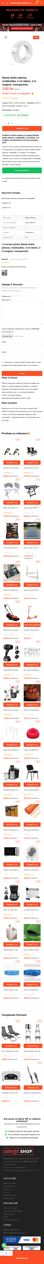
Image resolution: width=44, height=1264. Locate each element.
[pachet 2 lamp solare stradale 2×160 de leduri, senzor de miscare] (11, 450)
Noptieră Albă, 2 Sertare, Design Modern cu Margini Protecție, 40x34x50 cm (11, 950)
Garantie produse (9, 1195)
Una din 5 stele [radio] (14, 296)
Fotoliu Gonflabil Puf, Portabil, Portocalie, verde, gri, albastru (32, 750)
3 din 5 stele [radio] (19, 296)
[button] (36, 3)
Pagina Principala (9, 1183)
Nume (4, 342)
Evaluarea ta (7, 296)
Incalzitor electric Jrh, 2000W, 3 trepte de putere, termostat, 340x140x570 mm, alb (32, 910)
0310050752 (14, 1230)
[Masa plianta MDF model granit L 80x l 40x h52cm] (32, 490)
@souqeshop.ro (20, 1233)
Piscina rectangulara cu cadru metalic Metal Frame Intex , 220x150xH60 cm (32, 990)
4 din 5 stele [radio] (22, 296)
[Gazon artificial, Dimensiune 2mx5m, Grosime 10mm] (32, 932)
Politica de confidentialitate (12, 1211)
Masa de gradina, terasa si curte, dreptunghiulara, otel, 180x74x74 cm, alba (11, 508)
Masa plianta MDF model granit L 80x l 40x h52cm (32, 508)
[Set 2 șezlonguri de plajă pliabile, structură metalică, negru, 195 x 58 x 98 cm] (11, 1033)
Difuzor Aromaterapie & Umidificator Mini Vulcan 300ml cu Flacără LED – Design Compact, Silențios (32, 710)
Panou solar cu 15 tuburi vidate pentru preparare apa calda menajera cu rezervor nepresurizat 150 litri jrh (32, 548)
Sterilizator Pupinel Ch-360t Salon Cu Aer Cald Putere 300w (11, 1093)
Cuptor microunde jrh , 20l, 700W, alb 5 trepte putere (11, 870)
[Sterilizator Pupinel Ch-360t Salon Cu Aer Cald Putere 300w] (11, 1074)
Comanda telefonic (22, 170)
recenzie (14, 98)
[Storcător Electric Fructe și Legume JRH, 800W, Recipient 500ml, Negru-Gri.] (11, 772)
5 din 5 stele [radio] (25, 296)
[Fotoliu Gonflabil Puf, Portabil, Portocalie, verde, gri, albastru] (32, 733)
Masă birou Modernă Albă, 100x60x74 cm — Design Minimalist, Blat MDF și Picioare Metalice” (11, 750)
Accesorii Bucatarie (15, 158)
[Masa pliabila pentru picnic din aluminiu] (33, 1033)
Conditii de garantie (10, 1220)
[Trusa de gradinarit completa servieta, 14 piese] (11, 530)
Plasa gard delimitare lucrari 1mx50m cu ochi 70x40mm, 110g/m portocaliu (32, 830)
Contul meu (7, 1189)
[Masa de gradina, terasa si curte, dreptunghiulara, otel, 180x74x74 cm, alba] (11, 490)
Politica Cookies (9, 1214)
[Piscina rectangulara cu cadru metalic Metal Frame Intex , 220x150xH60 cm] (32, 972)
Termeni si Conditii (9, 1208)
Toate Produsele (9, 1186)
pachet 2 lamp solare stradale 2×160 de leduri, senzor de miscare (11, 468)
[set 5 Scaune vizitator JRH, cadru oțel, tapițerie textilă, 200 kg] (32, 772)
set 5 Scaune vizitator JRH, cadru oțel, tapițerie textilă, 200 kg (32, 790)
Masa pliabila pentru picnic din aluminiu (33, 1051)
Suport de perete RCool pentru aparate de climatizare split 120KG (32, 590)
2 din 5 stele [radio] (17, 296)
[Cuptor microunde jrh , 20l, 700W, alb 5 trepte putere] (11, 852)
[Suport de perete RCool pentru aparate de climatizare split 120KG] (32, 573)
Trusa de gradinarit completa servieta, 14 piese (11, 548)
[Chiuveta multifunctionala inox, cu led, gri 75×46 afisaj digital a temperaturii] (11, 573)
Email (4, 352)
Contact (6, 1192)
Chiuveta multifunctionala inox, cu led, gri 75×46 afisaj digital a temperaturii (11, 590)
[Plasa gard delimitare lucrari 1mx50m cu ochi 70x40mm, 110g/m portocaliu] (32, 812)
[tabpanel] (12, 458)
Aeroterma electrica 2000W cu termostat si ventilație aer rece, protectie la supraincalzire (32, 870)
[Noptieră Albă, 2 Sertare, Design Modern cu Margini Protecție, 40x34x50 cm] (11, 932)
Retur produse (8, 1198)
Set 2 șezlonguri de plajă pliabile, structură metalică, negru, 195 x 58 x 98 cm (11, 1051)
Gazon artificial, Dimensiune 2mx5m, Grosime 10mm (32, 950)
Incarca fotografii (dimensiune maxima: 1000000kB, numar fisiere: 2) (20, 330)
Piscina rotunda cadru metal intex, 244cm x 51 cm (11, 990)
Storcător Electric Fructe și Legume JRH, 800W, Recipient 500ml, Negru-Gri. (11, 790)
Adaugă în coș (22, 128)
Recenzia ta (6, 300)
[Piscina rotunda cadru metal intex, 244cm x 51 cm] (11, 972)
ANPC (5, 1217)
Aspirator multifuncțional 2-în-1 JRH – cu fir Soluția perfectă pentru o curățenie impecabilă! (33, 1093)
